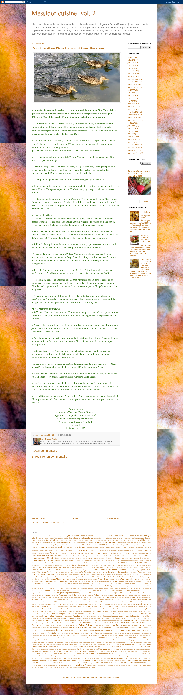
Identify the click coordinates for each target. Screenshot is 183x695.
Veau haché (128, 663)
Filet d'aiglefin (42, 579)
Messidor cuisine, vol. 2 (64, 12)
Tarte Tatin (104, 656)
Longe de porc (118, 593)
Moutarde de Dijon (127, 602)
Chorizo (106, 553)
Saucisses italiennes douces (125, 649)
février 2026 (132, 74)
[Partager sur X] (65, 435)
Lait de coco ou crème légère (60, 590)
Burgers (57, 545)
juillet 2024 (132, 126)
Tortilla (80, 663)
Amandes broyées (87, 536)
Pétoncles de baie (133, 621)
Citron (46, 556)
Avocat (56, 538)
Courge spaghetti (99, 558)
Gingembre (39, 584)
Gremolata (86, 586)
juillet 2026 (132, 60)
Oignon (149, 604)
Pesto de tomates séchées (119, 618)
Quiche (76, 633)
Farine (38, 577)
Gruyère (94, 586)
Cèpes (42, 550)
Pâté (103, 611)
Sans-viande (132, 637)
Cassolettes (147, 547)
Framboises (48, 581)
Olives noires (104, 607)
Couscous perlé (135, 558)
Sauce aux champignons (130, 642)
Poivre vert (75, 625)
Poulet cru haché (49, 630)
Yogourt (148, 665)
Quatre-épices (68, 633)
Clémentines (92, 556)
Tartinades (132, 656)
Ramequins (110, 633)
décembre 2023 (133, 145)
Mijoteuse (47, 602)
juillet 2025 (132, 93)
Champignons (81, 550)
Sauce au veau (103, 642)
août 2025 (131, 90)
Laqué (107, 590)
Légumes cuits (36, 593)
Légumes (137, 590)
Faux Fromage (82, 577)
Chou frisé (118, 553)
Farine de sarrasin (60, 577)
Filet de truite (60, 579)
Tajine (33, 656)
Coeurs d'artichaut (115, 556)
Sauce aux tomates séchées (47, 644)
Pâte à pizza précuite (130, 611)
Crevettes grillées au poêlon (110, 560)
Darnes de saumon (54, 567)
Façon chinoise (49, 574)
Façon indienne (95, 574)
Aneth (120, 536)
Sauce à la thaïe (118, 640)
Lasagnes (130, 590)
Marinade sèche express (68, 597)
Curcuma (39, 567)
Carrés (125, 547)
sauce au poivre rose (71, 642)
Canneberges (131, 545)
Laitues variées (96, 590)
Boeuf (54, 542)
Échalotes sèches (37, 570)
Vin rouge (88, 665)
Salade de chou (51, 637)
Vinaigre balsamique (98, 665)
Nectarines (48, 604)
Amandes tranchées (100, 536)
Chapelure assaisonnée (135, 550)
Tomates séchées (131, 660)
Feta (105, 577)
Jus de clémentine (134, 588)
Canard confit (100, 545)
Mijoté (42, 602)
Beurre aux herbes (125, 540)
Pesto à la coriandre (77, 618)
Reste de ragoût (146, 633)
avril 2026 (131, 68)
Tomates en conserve (90, 660)
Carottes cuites (104, 547)
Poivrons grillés (99, 625)
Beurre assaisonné (102, 540)
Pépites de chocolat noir (57, 618)
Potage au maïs (102, 627)
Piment (49, 623)
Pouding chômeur (119, 627)
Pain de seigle (56, 609)
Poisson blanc (38, 625)
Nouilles (110, 604)
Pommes (120, 625)
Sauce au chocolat (44, 642)
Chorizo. (112, 553)
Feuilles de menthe (136, 577)
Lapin (103, 590)
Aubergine (147, 536)
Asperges (140, 536)
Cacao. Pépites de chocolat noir (76, 545)
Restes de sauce (37, 635)
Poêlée (112, 623)
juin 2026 (131, 63)
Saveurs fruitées (105, 651)
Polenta (107, 625)
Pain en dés (84, 609)
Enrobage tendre (118, 570)
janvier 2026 (132, 76)
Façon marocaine (116, 574)
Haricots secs (134, 586)
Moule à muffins (90, 602)
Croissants (148, 560)
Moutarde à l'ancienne (114, 602)
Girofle (46, 583)
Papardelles (48, 611)
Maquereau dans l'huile (67, 595)
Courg (80, 558)
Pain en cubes (75, 609)
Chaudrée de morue (43, 553)
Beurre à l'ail (50, 540)
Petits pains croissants (112, 620)
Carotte (76, 547)
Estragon (35, 574)
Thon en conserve (73, 658)
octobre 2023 (132, 150)
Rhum (56, 635)
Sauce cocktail (116, 644)
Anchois (115, 536)
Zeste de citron (63, 667)
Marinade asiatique (107, 595)
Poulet (127, 628)
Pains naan (136, 609)
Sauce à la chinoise (93, 640)
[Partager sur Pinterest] (70, 435)
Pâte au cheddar (143, 611)
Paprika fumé (62, 611)
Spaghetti (91, 654)
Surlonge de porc (136, 653)
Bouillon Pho (92, 542)
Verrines (44, 665)
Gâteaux (143, 581)
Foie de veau (143, 579)
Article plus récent (38, 518)
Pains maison (128, 609)
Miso (78, 602)
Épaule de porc (135, 570)
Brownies (47, 545)
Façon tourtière (146, 574)
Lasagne (124, 590)
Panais (148, 609)
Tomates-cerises (45, 663)
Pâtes (141, 614)
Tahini (149, 653)
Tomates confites (56, 660)
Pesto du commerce (134, 618)
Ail (72, 536)
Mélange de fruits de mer (75, 599)
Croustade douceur (64, 563)
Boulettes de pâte (111, 543)
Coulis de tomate (66, 558)
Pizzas (97, 623)
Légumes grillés (59, 593)
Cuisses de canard (65, 565)
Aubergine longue (37, 538)
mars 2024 (131, 137)
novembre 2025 (133, 82)
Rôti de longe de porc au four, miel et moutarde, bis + (145, 240)
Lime (110, 593)
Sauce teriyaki (146, 647)
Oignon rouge (36, 606)
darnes (44, 567)
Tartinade (111, 656)
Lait (38, 590)
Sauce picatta (106, 646)
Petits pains (101, 620)
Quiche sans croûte (86, 633)
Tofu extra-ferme (119, 658)
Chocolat (80, 553)
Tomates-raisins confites (70, 663)
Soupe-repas (80, 653)
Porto (90, 627)
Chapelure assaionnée (119, 550)
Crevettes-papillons (138, 560)
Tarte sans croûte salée (93, 656)
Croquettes (48, 563)
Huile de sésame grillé (101, 588)
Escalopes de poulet (117, 572)
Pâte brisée (47, 614)
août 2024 (131, 123)
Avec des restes (49, 538)
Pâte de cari (56, 614)
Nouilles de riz (118, 604)
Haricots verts (143, 586)
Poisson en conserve (51, 625)
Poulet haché (126, 631)
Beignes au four (118, 538)
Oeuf (139, 604)
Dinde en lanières (105, 567)
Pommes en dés (53, 627)
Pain (49, 609)
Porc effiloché (73, 627)
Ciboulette (143, 553)
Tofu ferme (129, 658)
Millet (52, 602)
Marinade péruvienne (38, 597)
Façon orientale (128, 574)
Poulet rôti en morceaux (39, 633)
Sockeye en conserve (59, 653)
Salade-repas (110, 637)
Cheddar (55, 553)
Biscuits (44, 542)
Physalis (142, 620)
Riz (65, 635)
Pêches (148, 616)
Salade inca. (83, 637)
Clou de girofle (101, 556)
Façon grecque (84, 574)
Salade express (74, 637)
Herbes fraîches (50, 588)
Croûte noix (112, 563)
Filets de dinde (70, 579)
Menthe (128, 599)
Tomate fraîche (137, 658)
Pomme (113, 625)
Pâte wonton (134, 614)
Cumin (34, 567)
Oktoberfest (72, 606)
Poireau (127, 623)
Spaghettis (107, 653)
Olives (79, 607)
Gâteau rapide (123, 581)
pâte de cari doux (68, 614)
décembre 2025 (133, 79)
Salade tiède (101, 637)
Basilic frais (89, 538)
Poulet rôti (148, 630)
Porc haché (82, 627)
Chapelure (94, 550)
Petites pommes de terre (55, 621)
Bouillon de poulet (81, 542)
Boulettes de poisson (125, 542)
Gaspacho (107, 581)
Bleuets (49, 542)
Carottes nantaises (115, 547)
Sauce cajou (78, 644)
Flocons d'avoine (104, 579)
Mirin (74, 602)
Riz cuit (88, 635)
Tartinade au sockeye (122, 656)
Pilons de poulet (41, 623)
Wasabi (135, 665)
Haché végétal (109, 586)
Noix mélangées (94, 604)
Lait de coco (45, 590)
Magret (140, 593)
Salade (120, 635)
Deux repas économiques (91, 567)
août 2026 (131, 57)
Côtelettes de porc (53, 558)
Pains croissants (107, 609)
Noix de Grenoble (81, 604)
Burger (53, 545)
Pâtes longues (87, 616)
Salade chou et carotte (39, 637)
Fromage (57, 581)
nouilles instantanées (130, 604)
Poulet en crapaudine (76, 630)
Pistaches (86, 623)
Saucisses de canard (91, 649)
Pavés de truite (130, 616)
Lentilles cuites (92, 593)
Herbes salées (60, 588)
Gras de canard (56, 586)
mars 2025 (131, 104)
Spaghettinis (100, 653)
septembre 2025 (133, 87)
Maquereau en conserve (85, 595)
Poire (122, 623)
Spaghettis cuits (117, 653)
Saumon (46, 651)
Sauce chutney (106, 644)
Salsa (116, 637)
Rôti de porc (109, 635)
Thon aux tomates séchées (46, 658)
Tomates (35, 660)
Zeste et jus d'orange (89, 667)
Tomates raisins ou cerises (116, 660)
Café (88, 545)
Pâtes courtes (48, 616)
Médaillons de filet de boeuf (48, 599)
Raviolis (126, 633)
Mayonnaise (134, 597)
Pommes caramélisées (131, 625)
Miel (38, 602)
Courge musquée (88, 558)
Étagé (42, 574)
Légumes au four (146, 590)
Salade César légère (145, 635)
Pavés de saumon (117, 616)
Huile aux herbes (81, 588)
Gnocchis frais (92, 583)
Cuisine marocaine (53, 565)
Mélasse (114, 599)
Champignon (68, 550)
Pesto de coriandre (90, 618)
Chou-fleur (127, 553)
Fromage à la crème (79, 581)
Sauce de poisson (140, 644)
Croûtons (120, 563)
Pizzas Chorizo (104, 623)
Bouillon (59, 542)
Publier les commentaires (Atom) (53, 522)
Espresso (148, 572)
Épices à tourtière (42, 572)
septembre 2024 (133, 120)
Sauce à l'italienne (56, 640)
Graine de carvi (139, 583)
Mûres (143, 602)
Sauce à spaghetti (130, 640)
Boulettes (100, 542)
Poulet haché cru (138, 631)
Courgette (110, 558)
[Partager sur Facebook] (67, 435)
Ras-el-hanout (119, 633)
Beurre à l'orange (90, 540)
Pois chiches (141, 623)
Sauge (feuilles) (37, 651)
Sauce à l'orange (68, 640)
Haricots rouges (125, 586)
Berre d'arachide (129, 538)
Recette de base (135, 633)
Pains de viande (118, 609)
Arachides (126, 536)
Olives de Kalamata (90, 606)
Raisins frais (103, 633)
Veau (122, 663)
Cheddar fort (65, 553)
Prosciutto (51, 633)
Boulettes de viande (138, 542)
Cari (60, 547)
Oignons (55, 607)
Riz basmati (71, 635)
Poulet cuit (62, 630)
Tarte (37, 656)
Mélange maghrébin (105, 599)
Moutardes (137, 602)
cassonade (35, 550)
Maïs (144, 593)
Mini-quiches (58, 602)
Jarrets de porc (123, 588)
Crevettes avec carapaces (92, 560)
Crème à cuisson (146, 558)
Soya (86, 653)
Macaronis (133, 593)
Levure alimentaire (103, 593)
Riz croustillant (80, 635)
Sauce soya (115, 647)
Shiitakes (131, 651)
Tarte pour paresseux (58, 656)
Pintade (69, 623)
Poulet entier (117, 630)
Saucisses (80, 649)
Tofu (112, 658)
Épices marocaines (67, 572)
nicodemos (102, 678)
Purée (58, 633)
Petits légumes (91, 621)
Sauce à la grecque (106, 640)
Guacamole (100, 586)
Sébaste (113, 651)
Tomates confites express (72, 660)
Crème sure (48, 561)
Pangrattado (35, 611)
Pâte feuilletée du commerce (92, 614)
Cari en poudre (68, 547)
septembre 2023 (133, 153)
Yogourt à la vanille (38, 667)
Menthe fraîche (136, 599)
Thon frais (103, 658)
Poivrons (89, 625)
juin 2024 (131, 128)
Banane (71, 538)
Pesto (69, 618)
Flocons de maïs (115, 579)
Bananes (77, 538)
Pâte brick (40, 614)
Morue (82, 602)
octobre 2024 (132, 117)
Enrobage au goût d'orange (71, 570)
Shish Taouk (138, 651)
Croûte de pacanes (90, 563)
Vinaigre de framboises (113, 665)
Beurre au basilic (113, 540)
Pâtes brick (38, 616)
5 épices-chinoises (37, 536)
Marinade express (120, 595)
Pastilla (85, 611)
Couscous (126, 558)
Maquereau (54, 595)
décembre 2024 (133, 112)
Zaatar (46, 667)
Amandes (76, 536)
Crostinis (55, 563)
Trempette (91, 663)
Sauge (149, 649)
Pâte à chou (109, 611)
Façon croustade (73, 574)
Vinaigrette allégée (126, 665)
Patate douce (96, 611)
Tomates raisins (103, 660)
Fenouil (90, 577)
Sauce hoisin (42, 647)
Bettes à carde (40, 540)
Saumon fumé (75, 651)
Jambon (111, 588)
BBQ (104, 538)
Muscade (148, 602)
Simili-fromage (147, 651)
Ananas (109, 536)
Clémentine (69, 556)
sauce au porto (93, 642)
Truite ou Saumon (114, 663)
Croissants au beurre (38, 563)
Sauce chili (86, 644)
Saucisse (45, 649)
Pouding (110, 628)
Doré (136, 567)
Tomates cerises (43, 660)
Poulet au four (147, 627)
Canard (92, 545)
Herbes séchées (71, 588)
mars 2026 (131, 71)
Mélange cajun (62, 599)
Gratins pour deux (72, 586)
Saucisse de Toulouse (68, 649)
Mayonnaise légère (145, 597)
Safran (115, 635)
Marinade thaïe (81, 597)
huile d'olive (90, 588)
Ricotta (61, 635)
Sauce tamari (136, 646)
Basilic (83, 538)
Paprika (55, 611)
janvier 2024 (132, 142)
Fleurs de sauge (92, 579)
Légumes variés (71, 593)
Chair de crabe (59, 550)
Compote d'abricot (133, 556)
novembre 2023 (133, 148)
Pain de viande (66, 609)
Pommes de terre (145, 625)
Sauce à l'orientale (80, 640)
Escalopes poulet (131, 572)
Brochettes (40, 545)
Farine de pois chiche (47, 577)
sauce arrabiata (142, 640)
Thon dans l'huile (60, 658)
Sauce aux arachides (115, 642)
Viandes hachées (63, 665)
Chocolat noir (99, 553)
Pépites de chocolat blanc (40, 618)
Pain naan (92, 609)
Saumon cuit (54, 651)
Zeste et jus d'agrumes (76, 667)
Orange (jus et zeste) (129, 606)
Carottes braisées (92, 547)
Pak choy (143, 609)
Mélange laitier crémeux (90, 599)
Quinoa (96, 633)
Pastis (89, 611)
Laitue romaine (86, 590)
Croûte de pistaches (102, 563)
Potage (94, 627)
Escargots (141, 572)
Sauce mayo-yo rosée (65, 646)
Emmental (58, 570)
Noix (54, 604)
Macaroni (127, 593)
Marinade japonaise (134, 595)
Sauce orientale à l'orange (92, 646)
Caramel (54, 547)
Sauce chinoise (95, 644)
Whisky (140, 665)
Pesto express (147, 618)
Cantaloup (42, 547)
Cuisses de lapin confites (115, 565)
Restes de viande (48, 635)
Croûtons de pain (129, 563)
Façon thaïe (137, 574)
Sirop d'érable (37, 654)
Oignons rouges (63, 606)
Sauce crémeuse (127, 644)
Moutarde (103, 602)
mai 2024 (131, 131)
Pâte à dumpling (118, 611)
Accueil (75, 518)
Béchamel (109, 538)
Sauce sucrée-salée (126, 646)
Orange (119, 607)
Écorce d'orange (49, 570)
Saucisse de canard (54, 649)
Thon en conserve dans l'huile (89, 658)
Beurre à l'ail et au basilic (64, 540)
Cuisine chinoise (42, 565)
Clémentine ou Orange (80, 556)
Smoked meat (46, 653)
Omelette (112, 607)
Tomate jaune (147, 658)
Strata (124, 653)
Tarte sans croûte (79, 656)
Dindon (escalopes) (117, 567)
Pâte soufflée (117, 614)
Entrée (127, 570)
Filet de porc (50, 579)
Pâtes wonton (106, 616)
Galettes (101, 581)
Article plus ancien (112, 518)
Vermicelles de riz (139, 663)
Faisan (34, 577)
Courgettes (119, 558)
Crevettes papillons (126, 560)
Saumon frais (63, 651)
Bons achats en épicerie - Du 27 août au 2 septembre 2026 (139, 173)
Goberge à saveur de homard (107, 583)
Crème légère (38, 560)
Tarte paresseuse (45, 656)
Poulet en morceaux (103, 630)
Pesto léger (35, 620)
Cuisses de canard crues (99, 565)
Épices (143, 570)
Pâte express (78, 614)
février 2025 (132, 106)
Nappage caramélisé (38, 604)
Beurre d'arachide (138, 540)
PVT (62, 633)
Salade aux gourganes (131, 635)
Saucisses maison (141, 649)
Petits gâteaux (81, 620)
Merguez (145, 600)
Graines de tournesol (44, 586)
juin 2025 (131, 96)
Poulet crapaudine (37, 630)
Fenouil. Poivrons (98, 577)
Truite (97, 663)
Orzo (138, 606)
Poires (133, 623)
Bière (39, 542)
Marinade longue (146, 595)
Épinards (87, 572)
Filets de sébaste (81, 579)
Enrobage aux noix (87, 570)
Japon (116, 588)
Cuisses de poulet (129, 565)
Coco (107, 556)
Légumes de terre (46, 593)
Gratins (64, 586)
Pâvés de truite (141, 616)
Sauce (144, 637)
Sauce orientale (78, 647)
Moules (97, 602)
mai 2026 (131, 65)
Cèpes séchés (48, 550)
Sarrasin (138, 637)
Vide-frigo (72, 665)
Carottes (82, 547)
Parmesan (71, 611)
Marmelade (102, 597)
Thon (137, 656)
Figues (144, 577)
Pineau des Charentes (59, 623)
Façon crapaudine (62, 574)
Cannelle (34, 547)
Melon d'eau (122, 599)
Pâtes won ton (97, 616)
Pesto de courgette (103, 618)
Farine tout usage (72, 577)
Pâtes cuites (59, 616)
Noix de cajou (61, 604)
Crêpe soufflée (69, 560)
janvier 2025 (132, 109)
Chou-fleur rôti (135, 553)
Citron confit (54, 556)
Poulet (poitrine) (136, 628)
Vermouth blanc (36, 665)
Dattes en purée (72, 567)
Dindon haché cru (129, 567)
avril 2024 (131, 134)
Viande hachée (52, 665)
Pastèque (79, 611)
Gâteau (115, 581)
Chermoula (72, 553)
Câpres (49, 547)
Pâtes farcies (77, 616)
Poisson (148, 623)
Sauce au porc (83, 642)
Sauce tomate (37, 649)
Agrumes (62, 536)
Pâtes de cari (68, 616)
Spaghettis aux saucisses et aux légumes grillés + (146, 215)
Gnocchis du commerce (80, 583)
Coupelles (75, 558)
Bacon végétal (63, 538)
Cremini (56, 560)
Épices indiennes (55, 572)
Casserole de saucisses (135, 547)
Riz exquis (94, 635)
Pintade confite (77, 623)
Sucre (128, 653)
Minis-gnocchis (67, 602)
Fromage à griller (66, 581)
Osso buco (143, 606)
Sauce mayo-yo (53, 646)
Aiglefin (68, 536)
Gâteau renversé (134, 581)
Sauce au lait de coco (57, 642)
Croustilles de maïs (77, 563)
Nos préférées (103, 604)
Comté (141, 556)
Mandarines (39, 595)
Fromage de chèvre (92, 581)
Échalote (148, 567)
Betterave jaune (139, 538)
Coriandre (43, 558)
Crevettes (79, 560)
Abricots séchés (54, 536)
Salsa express (122, 637)
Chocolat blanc (89, 553)
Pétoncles (123, 620)
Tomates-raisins (56, 663)
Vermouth (148, 663)
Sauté (97, 651)
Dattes (64, 567)
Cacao (63, 545)
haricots (117, 586)
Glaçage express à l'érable (56, 583)
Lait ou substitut (76, 590)
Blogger (117, 678)
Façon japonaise (105, 574)
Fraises (40, 581)
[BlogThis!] (62, 435)
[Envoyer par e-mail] (59, 435)
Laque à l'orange (115, 590)
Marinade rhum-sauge (52, 597)
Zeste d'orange (53, 667)
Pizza (92, 623)
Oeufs (143, 604)
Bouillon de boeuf (68, 543)
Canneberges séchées (144, 545)
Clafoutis (62, 556)
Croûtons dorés (141, 563)
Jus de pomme (144, 588)
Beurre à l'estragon (78, 540)
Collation (124, 556)
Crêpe (61, 560)
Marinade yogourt (92, 597)
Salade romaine (92, 637)
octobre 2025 (132, 85)
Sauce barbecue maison (65, 644)
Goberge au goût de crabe (125, 583)
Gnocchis (68, 583)
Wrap (144, 665)
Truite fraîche (104, 663)
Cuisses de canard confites (81, 565)
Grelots (81, 586)
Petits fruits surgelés (70, 620)
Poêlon (117, 623)
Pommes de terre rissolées (40, 627)
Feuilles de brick (124, 577)
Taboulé (144, 653)
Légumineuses (81, 593)
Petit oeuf (42, 620)
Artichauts (133, 536)
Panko (42, 611)
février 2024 (132, 139)
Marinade (97, 595)
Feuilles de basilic (113, 577)
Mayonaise (125, 597)
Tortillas (85, 663)
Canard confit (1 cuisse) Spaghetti (116, 545)
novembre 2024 (133, 115)
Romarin (101, 635)
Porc (60, 628)
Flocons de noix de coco (130, 579)
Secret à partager (121, 651)
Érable (93, 572)
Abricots (46, 536)
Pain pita (98, 609)
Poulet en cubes (88, 630)
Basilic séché (98, 538)
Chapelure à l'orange (105, 550)
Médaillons (35, 599)
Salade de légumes (63, 637)
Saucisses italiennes (107, 649)
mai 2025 (131, 98)
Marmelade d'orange (114, 597)
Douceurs (142, 567)
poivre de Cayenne (65, 625)
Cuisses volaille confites (144, 565)
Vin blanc (80, 665)
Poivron (82, 625)
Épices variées (78, 572)
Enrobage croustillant (102, 569)
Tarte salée (69, 656)
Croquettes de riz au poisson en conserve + (146, 262)
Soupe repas (71, 653)
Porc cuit (65, 627)
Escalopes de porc (102, 572)
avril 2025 (131, 101)
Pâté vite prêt (126, 614)
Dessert (80, 567)
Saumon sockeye (88, 651)
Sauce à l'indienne (44, 640)
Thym (108, 658)
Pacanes (45, 609)
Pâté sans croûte (107, 614)
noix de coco (71, 604)
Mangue (47, 595)
